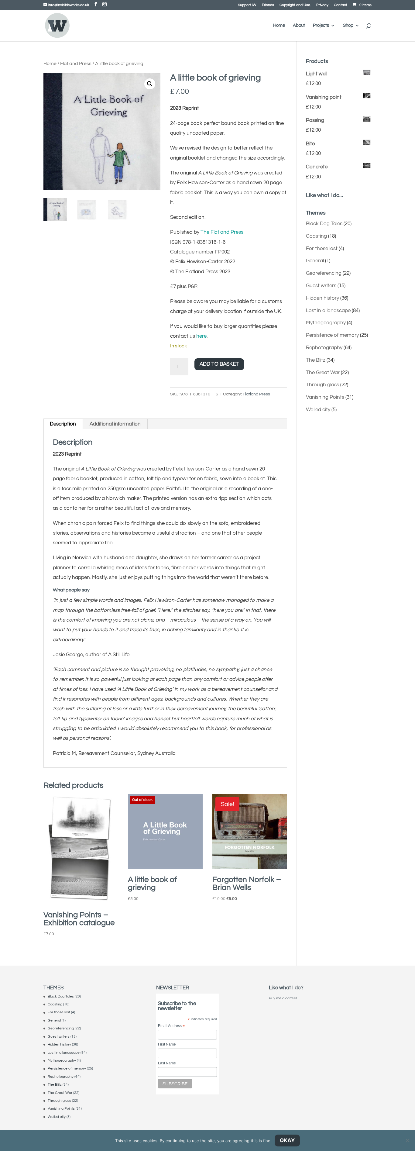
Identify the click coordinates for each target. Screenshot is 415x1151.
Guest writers (321, 285)
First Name (167, 1044)
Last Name (167, 1063)
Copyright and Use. (295, 5)
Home (279, 25)
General (315, 261)
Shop (348, 25)
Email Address (171, 1026)
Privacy (322, 5)
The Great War (323, 372)
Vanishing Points (325, 397)
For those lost (322, 248)
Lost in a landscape (328, 310)
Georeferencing (323, 273)
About (299, 25)
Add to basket (219, 364)
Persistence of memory (332, 335)
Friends (268, 5)
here (201, 336)
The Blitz (315, 360)
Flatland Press (75, 63)
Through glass (322, 385)
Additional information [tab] (115, 424)
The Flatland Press (222, 232)
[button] (149, 83)
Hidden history (322, 298)
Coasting (316, 236)
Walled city (318, 409)
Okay (287, 1140)
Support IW (247, 5)
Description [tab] (63, 424)
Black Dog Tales (324, 223)
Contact (340, 5)
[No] (407, 1140)
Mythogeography (326, 323)
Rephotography (324, 347)
